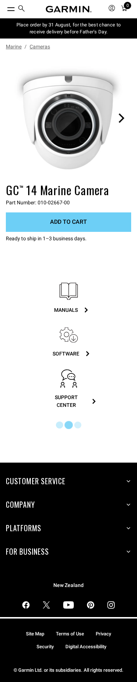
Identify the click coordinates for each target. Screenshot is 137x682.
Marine (14, 46)
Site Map (35, 634)
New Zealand (68, 585)
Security (45, 646)
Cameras (40, 46)
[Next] (121, 118)
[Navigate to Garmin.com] (68, 9)
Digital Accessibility (85, 646)
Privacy (103, 634)
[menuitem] (21, 9)
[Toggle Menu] (4, 7)
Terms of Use (70, 634)
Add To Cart (68, 221)
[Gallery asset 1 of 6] (68, 118)
